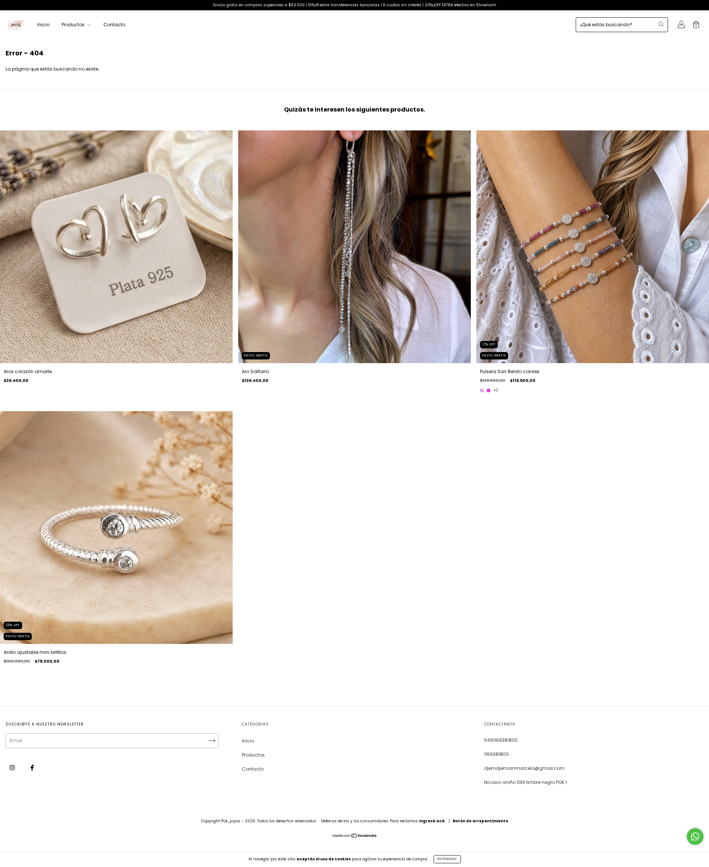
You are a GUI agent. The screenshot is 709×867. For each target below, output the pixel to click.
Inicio (43, 24)
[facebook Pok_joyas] (32, 767)
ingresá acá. (432, 821)
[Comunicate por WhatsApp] (695, 836)
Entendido (447, 859)
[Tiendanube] (355, 836)
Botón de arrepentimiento (480, 821)
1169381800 (496, 754)
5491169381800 (501, 740)
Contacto (114, 24)
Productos (74, 24)
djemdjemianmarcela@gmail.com (524, 768)
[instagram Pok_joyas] (13, 767)
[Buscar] (661, 24)
